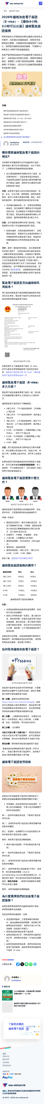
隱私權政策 (7, 1065)
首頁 (5, 11)
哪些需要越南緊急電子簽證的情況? (16, 111)
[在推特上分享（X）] (22, 964)
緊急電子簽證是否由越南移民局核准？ (17, 115)
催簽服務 (15, 269)
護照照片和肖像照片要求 (22, 558)
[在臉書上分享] (18, 964)
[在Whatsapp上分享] (31, 964)
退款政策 (6, 1056)
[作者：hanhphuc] (6, 144)
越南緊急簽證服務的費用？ (13, 126)
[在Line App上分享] (26, 964)
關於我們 (6, 1059)
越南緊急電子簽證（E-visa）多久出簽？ (18, 118)
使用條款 (6, 1062)
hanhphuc (14, 142)
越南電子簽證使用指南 (12, 133)
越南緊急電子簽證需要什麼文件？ (16, 122)
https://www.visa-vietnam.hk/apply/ (18, 702)
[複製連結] (35, 964)
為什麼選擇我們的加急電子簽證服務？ (17, 137)
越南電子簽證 (14, 11)
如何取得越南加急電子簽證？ (14, 130)
